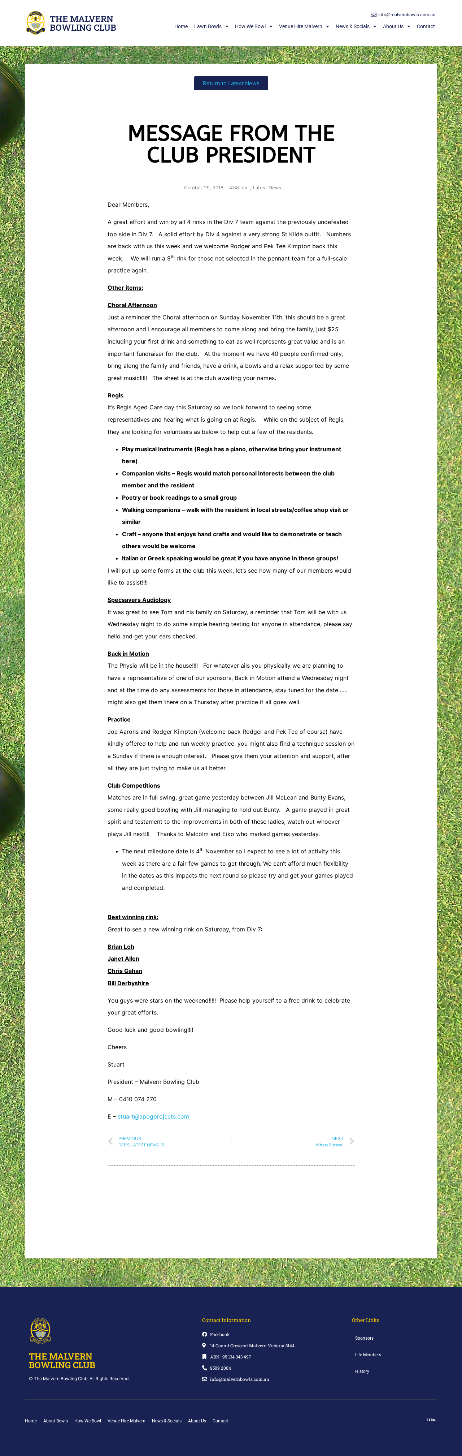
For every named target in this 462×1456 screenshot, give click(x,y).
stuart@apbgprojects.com (153, 1116)
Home (181, 26)
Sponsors (364, 1338)
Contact (426, 26)
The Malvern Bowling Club (83, 23)
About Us (393, 26)
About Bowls (55, 1420)
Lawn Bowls (208, 26)
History (362, 1371)
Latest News (267, 187)
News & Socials (353, 26)
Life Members (368, 1354)
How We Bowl (250, 26)
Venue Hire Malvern (300, 26)
